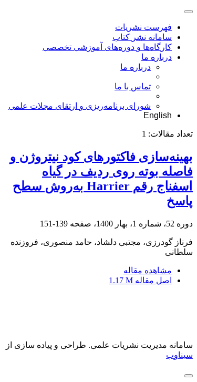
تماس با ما (133, 86)
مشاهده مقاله (147, 270)
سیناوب (179, 354)
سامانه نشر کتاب (142, 37)
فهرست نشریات (143, 27)
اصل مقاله (140, 280)
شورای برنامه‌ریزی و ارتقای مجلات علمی (79, 105)
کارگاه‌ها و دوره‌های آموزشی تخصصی (107, 47)
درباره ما (156, 57)
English (157, 115)
